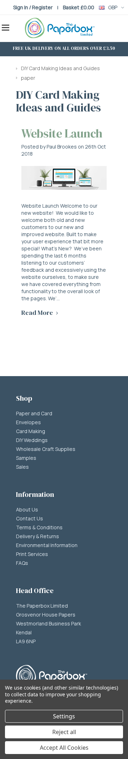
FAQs (22, 563)
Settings (64, 716)
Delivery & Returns (37, 536)
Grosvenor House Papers (45, 615)
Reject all (64, 732)
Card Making (30, 431)
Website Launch (61, 133)
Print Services (32, 554)
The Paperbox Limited (42, 606)
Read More (37, 312)
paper (28, 77)
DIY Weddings (32, 440)
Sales (22, 467)
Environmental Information (47, 545)
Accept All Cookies (64, 748)
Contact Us (29, 518)
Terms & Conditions (39, 527)
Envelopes (28, 422)
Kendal (24, 632)
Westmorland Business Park (48, 623)
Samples (26, 458)
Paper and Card (34, 413)
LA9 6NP (26, 641)
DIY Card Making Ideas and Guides (60, 68)
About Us (27, 509)
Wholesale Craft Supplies (45, 449)
